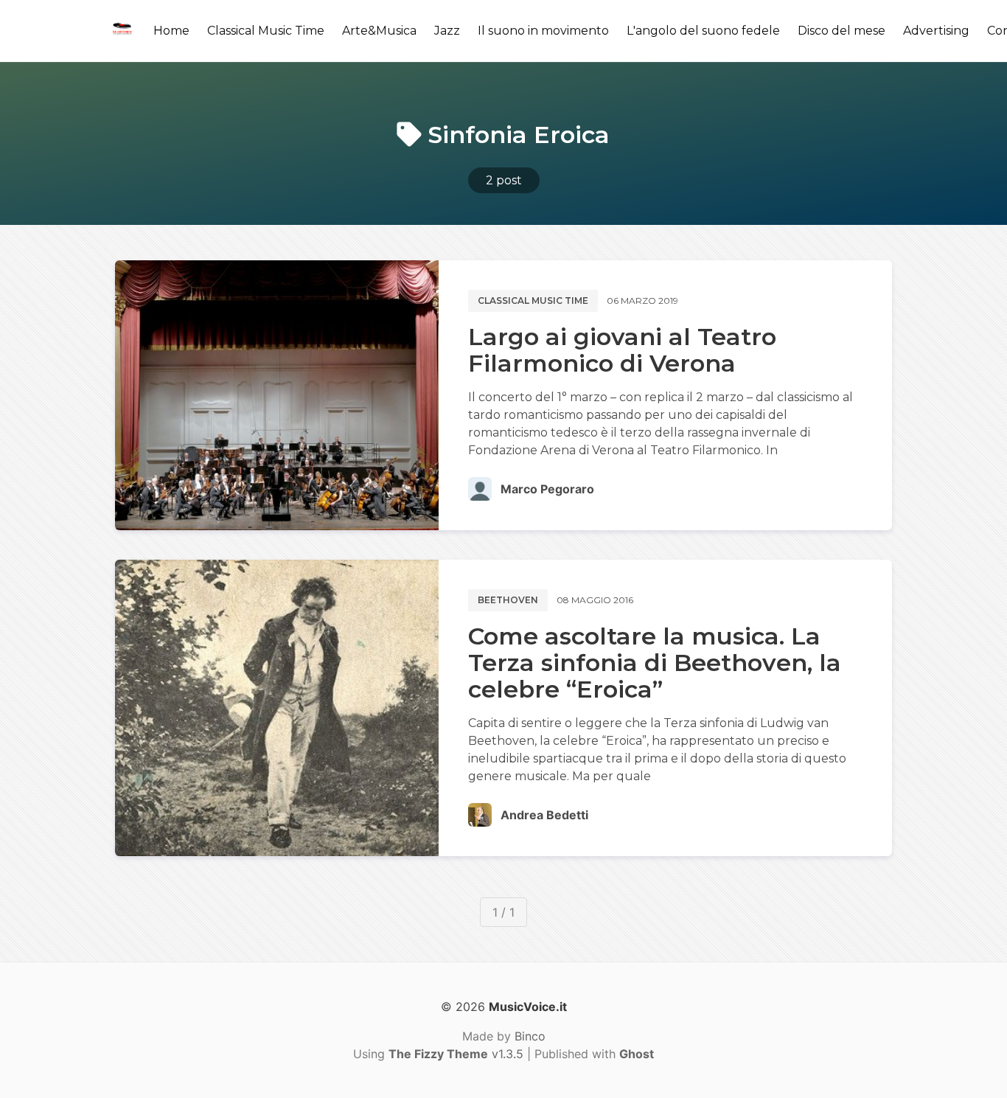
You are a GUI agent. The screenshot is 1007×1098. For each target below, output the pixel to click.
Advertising (936, 31)
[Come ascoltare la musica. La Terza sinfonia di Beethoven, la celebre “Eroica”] (277, 708)
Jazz (447, 31)
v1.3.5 (455, 1053)
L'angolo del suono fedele (703, 31)
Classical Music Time (265, 31)
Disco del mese (841, 31)
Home (171, 31)
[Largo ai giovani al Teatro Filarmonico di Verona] (277, 395)
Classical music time (533, 300)
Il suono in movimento (543, 31)
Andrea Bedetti (544, 814)
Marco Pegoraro (547, 489)
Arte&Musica (379, 31)
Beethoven (508, 599)
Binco (530, 1036)
